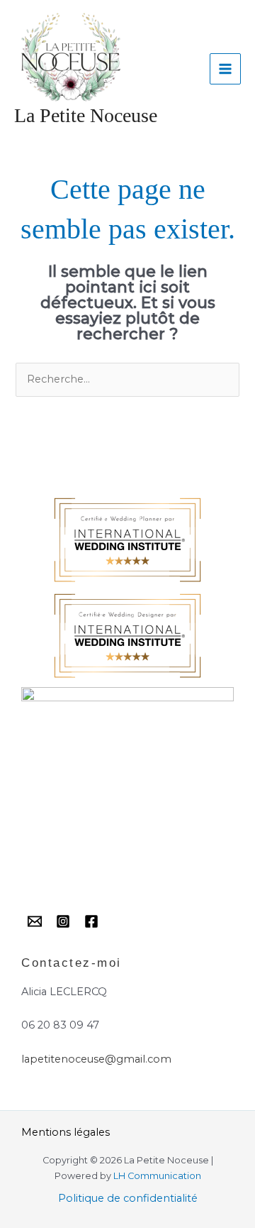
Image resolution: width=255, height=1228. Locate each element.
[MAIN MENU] (225, 68)
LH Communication (157, 1176)
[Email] (35, 921)
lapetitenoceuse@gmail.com (96, 1059)
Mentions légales (65, 1132)
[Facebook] (91, 921)
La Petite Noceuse (85, 115)
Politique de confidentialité (128, 1198)
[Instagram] (63, 921)
